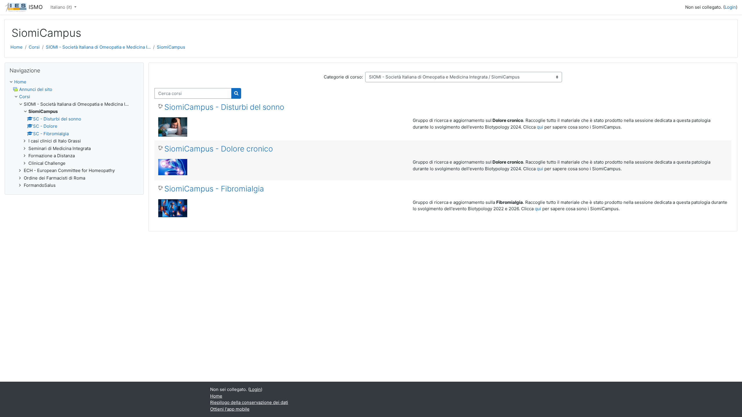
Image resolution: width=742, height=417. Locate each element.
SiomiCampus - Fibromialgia (214, 188)
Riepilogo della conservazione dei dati (249, 402)
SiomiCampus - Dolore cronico (218, 148)
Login (730, 7)
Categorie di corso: (343, 77)
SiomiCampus (171, 47)
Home (16, 47)
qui (540, 127)
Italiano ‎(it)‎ (61, 7)
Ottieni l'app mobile (230, 409)
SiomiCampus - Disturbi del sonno (224, 107)
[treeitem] (74, 134)
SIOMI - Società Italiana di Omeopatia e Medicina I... (98, 47)
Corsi (34, 47)
